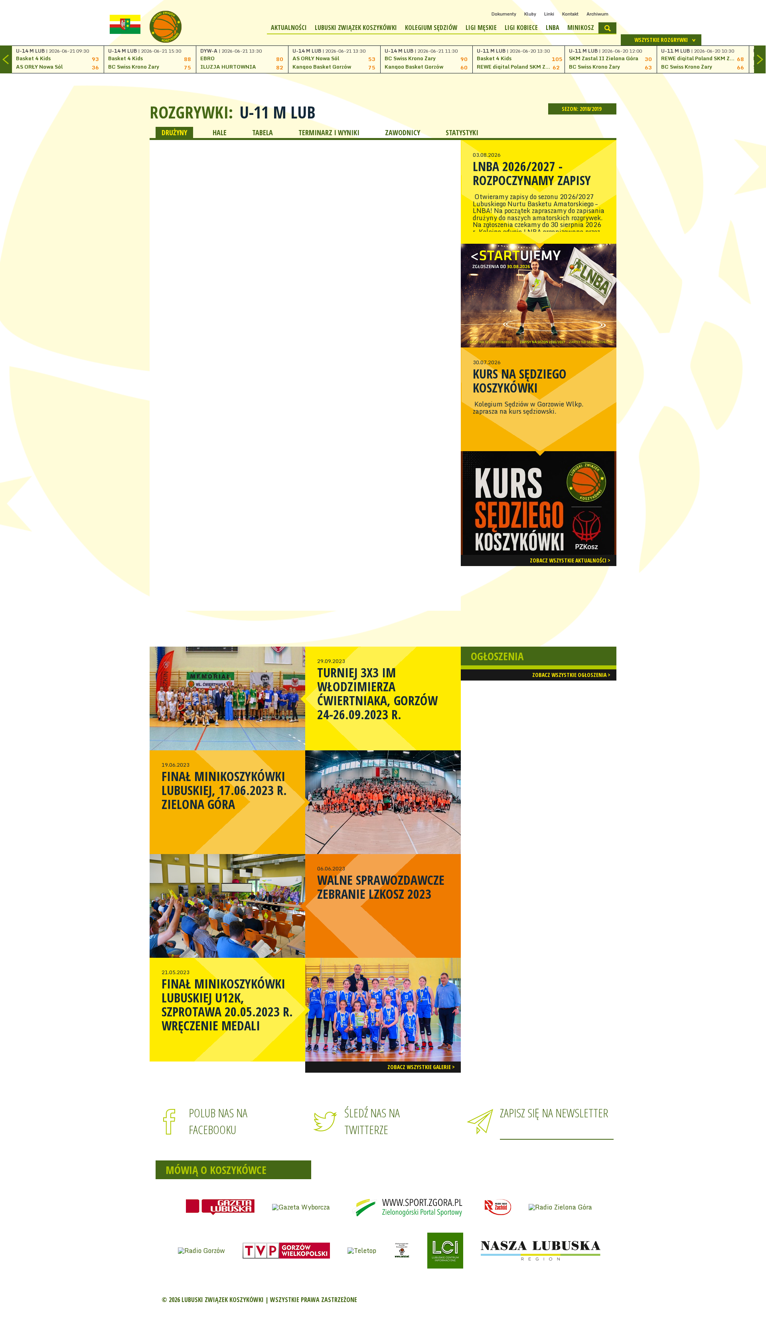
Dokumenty (504, 14)
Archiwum (597, 14)
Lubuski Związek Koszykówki (356, 27)
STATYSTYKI (462, 132)
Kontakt (570, 14)
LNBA (552, 27)
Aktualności (289, 27)
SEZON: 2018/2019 (582, 108)
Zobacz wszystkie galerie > (421, 1067)
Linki (549, 14)
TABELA (262, 132)
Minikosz (580, 27)
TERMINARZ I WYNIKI (328, 132)
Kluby (530, 14)
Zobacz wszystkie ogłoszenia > (571, 675)
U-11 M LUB (277, 112)
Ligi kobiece (521, 27)
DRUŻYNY (174, 132)
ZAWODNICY (402, 132)
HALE (220, 132)
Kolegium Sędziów (431, 27)
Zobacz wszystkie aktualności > (570, 560)
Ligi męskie (481, 27)
